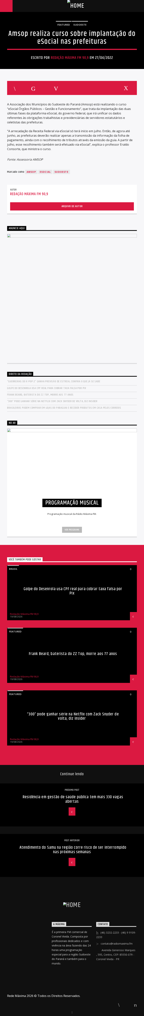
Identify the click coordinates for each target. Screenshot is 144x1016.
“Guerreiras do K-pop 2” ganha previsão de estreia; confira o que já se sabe (53, 381)
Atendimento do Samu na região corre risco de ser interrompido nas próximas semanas (73, 849)
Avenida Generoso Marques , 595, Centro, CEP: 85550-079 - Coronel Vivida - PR (115, 954)
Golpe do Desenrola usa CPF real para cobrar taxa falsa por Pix (46, 388)
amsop (31, 171)
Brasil (13, 569)
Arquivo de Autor (72, 206)
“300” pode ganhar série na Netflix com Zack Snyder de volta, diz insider (52, 401)
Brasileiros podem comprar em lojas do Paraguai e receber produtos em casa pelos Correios (64, 408)
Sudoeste (79, 24)
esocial (45, 171)
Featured (63, 24)
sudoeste (61, 171)
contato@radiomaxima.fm (117, 943)
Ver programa (72, 530)
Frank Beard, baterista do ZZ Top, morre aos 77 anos (40, 394)
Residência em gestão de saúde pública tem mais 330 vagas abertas (73, 799)
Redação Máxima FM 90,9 (70, 58)
